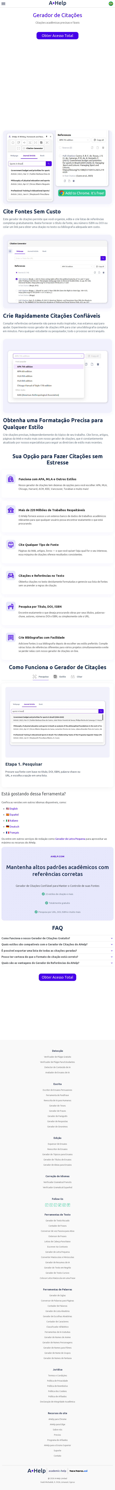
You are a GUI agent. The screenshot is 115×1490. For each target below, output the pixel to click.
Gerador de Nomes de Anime (57, 1337)
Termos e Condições (57, 1375)
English (14, 808)
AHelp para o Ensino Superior (57, 1445)
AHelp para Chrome (57, 1419)
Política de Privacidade (57, 1381)
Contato (57, 1456)
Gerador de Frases (57, 1111)
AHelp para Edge (57, 1424)
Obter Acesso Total (57, 36)
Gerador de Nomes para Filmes (57, 1348)
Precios (57, 1435)
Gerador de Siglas (57, 1295)
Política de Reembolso (57, 1386)
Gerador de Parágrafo (57, 1116)
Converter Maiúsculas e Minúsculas (57, 1257)
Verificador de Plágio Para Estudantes (57, 1062)
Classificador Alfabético (57, 1327)
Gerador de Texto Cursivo (57, 1273)
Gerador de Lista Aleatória (57, 1311)
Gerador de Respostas (57, 1121)
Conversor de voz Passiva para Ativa (57, 1231)
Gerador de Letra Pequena (57, 1252)
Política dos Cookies (57, 1391)
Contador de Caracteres (57, 1321)
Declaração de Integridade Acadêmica (57, 1401)
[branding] (57, 4)
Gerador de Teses (57, 1106)
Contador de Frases (58, 1226)
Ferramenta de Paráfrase (57, 1095)
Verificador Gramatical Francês (57, 1182)
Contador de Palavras (57, 1306)
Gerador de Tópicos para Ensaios (57, 1154)
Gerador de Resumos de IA (57, 1262)
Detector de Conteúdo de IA (57, 1067)
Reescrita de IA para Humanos (57, 1100)
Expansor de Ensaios (57, 1144)
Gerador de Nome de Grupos (57, 1353)
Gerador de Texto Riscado (57, 1220)
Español (14, 814)
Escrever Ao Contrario (57, 1247)
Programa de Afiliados (57, 1440)
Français (14, 832)
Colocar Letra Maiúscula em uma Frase (57, 1278)
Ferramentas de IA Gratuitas (57, 1332)
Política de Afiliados (57, 1396)
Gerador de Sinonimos (57, 1126)
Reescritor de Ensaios (57, 1149)
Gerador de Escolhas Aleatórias (57, 1316)
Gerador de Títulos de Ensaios (57, 1159)
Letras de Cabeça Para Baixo (57, 1241)
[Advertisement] (57, 1013)
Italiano (14, 820)
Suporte (57, 1450)
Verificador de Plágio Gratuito (57, 1057)
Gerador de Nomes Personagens (57, 1342)
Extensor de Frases (57, 1236)
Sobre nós (57, 1429)
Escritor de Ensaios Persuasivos (57, 1090)
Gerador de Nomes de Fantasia (58, 1358)
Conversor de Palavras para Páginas (57, 1300)
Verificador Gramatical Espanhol (57, 1187)
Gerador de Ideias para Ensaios (57, 1165)
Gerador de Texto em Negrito (57, 1267)
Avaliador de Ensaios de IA (57, 1072)
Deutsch (14, 826)
